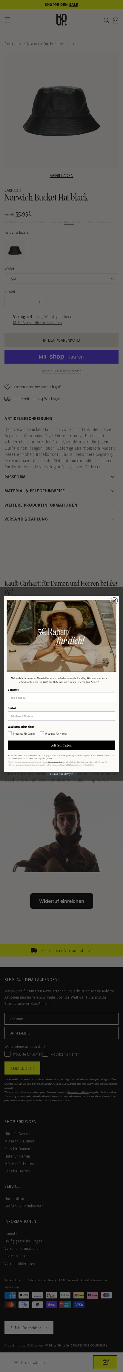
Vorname (13, 689)
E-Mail (12, 708)
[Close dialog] (114, 600)
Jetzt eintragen (61, 745)
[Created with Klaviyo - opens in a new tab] (61, 774)
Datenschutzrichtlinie (55, 761)
